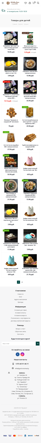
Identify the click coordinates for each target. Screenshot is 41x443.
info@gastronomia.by (22, 368)
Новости (20, 294)
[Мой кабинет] (30, 3)
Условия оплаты (20, 313)
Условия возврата (20, 315)
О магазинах (20, 291)
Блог (20, 297)
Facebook (18, 354)
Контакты (20, 334)
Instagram (22, 354)
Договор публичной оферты (20, 321)
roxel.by (26, 429)
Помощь (20, 325)
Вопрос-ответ (20, 329)
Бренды (20, 302)
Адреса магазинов (20, 299)
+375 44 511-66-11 (22, 364)
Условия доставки (20, 310)
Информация (20, 307)
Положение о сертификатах (20, 318)
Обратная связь (20, 331)
